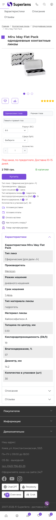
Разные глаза (37, 113)
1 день (8, 295)
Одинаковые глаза (13, 113)
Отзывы (9, 17)
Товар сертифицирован (17, 228)
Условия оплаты (13, 212)
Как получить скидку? (16, 222)
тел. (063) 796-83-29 (13, 466)
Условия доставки (14, 207)
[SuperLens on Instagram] (19, 478)
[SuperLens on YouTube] (12, 478)
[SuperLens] (19, 4)
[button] (3, 4)
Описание (38, 11)
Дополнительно (14, 431)
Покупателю (12, 411)
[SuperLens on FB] (4, 478)
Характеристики (14, 11)
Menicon (22, 186)
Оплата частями (13, 217)
